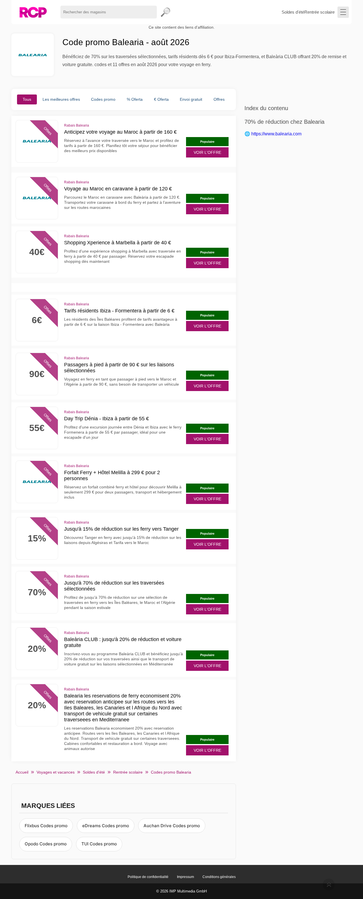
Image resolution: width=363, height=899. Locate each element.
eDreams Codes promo (105, 825)
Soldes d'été (293, 12)
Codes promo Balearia (171, 772)
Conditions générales (219, 877)
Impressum (185, 877)
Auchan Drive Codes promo (171, 825)
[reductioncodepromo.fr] (33, 12)
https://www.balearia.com (276, 133)
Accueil (22, 772)
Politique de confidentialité (148, 877)
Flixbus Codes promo (46, 825)
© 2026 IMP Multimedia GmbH (181, 891)
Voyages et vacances (56, 772)
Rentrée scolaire (319, 12)
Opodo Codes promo (46, 844)
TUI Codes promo (99, 844)
